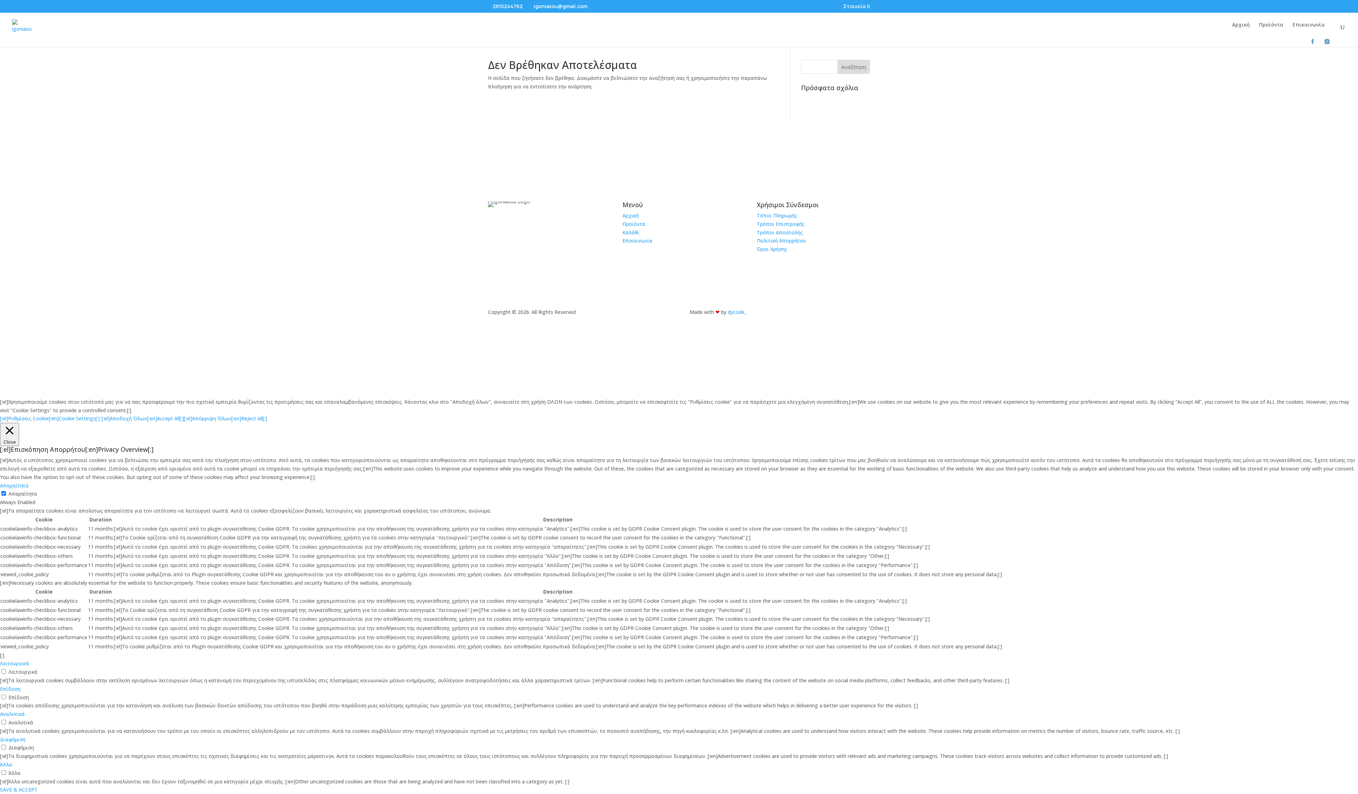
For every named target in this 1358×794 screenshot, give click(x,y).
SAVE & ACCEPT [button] (18, 789)
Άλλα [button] (6, 764)
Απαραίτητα (22, 493)
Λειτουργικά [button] (14, 663)
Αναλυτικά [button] (12, 714)
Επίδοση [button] (10, 688)
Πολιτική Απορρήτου (781, 240)
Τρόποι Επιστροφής (781, 224)
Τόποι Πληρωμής (777, 215)
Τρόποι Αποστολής (780, 232)
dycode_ (737, 312)
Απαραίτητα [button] (14, 485)
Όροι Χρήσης (772, 249)
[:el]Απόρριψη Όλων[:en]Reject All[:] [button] (225, 418)
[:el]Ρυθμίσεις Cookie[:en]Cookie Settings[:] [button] (50, 418)
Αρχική (1241, 25)
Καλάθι (630, 232)
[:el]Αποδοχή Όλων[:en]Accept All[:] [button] (142, 418)
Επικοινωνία (1309, 25)
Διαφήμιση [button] (12, 739)
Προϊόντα (1271, 25)
